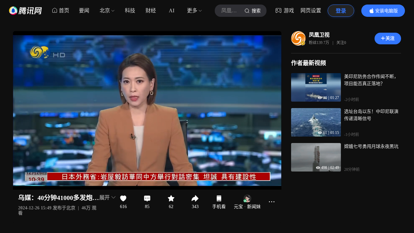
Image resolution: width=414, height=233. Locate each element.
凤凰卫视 (319, 35)
